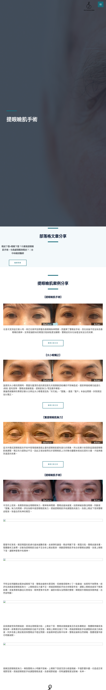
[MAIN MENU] (100, 4)
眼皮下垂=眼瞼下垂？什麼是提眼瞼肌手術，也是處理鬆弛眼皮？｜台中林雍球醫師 (18, 250)
